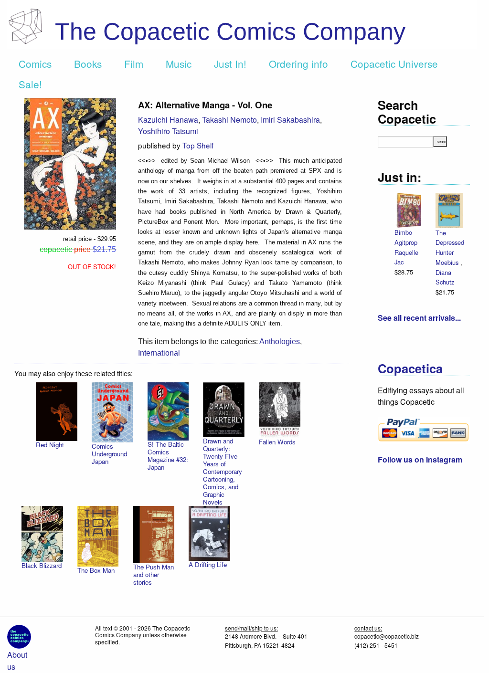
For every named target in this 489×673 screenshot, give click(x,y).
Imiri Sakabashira (290, 119)
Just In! (230, 63)
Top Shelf (197, 145)
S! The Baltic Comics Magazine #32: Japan (168, 456)
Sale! (30, 84)
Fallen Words (277, 441)
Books (88, 63)
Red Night (50, 444)
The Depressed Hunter (450, 242)
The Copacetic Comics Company (230, 31)
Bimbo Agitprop (405, 237)
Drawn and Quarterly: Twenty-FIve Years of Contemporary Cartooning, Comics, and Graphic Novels (222, 471)
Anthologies (279, 341)
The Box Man (96, 570)
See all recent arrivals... (419, 317)
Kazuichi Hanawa (168, 119)
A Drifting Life (208, 564)
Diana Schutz (445, 277)
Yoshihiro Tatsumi (168, 131)
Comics (35, 63)
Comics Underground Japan (109, 454)
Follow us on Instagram (420, 459)
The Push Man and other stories (153, 574)
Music (178, 63)
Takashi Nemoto (229, 119)
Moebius (448, 262)
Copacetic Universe (394, 63)
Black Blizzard (41, 565)
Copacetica (410, 368)
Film (133, 63)
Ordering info (298, 63)
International (159, 353)
